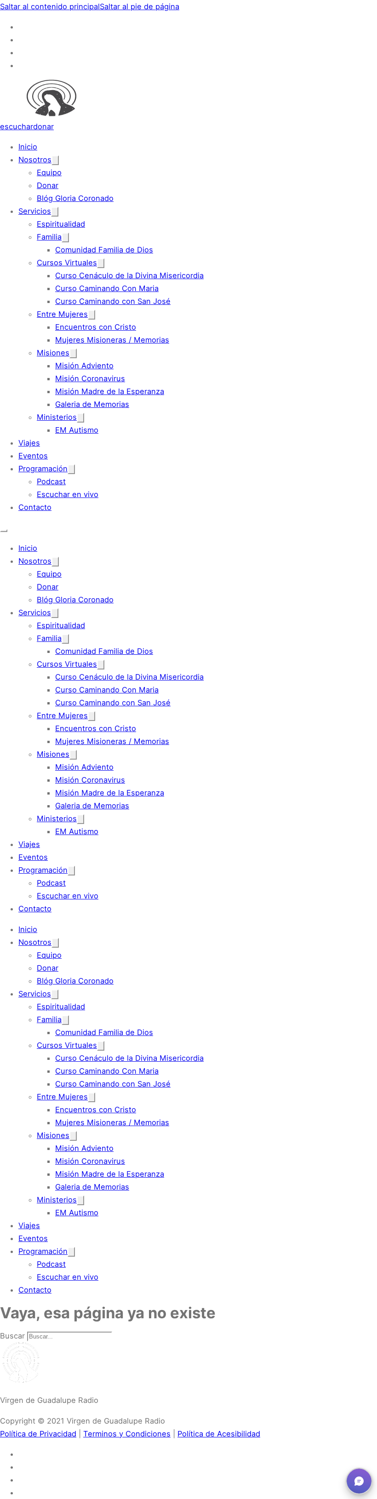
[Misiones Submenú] (73, 353)
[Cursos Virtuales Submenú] (100, 263)
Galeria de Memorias (92, 404)
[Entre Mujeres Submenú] (91, 315)
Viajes (29, 442)
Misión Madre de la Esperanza (109, 391)
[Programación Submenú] (71, 469)
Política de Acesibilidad (218, 1433)
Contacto (34, 507)
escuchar (16, 126)
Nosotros (34, 159)
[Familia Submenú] (65, 237)
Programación (43, 468)
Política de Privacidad (38, 1433)
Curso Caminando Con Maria (107, 288)
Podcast (51, 481)
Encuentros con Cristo (95, 327)
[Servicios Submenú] (54, 212)
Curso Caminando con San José (113, 301)
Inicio (27, 146)
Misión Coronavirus (90, 378)
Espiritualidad (61, 224)
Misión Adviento (84, 365)
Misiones (53, 352)
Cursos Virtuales (67, 262)
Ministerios (57, 417)
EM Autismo (76, 430)
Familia (49, 236)
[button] (359, 1481)
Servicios (34, 211)
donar (43, 126)
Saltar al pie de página (139, 6)
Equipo (49, 172)
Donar (47, 185)
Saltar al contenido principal (50, 6)
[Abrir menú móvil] (3, 530)
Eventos (33, 455)
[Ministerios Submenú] (80, 418)
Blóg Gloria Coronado (75, 198)
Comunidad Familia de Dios (104, 249)
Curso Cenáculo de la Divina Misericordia (129, 275)
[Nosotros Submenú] (55, 160)
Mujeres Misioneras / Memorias (112, 339)
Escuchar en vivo (67, 494)
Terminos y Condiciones (127, 1433)
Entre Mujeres (62, 314)
